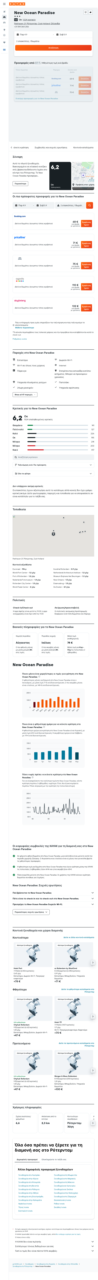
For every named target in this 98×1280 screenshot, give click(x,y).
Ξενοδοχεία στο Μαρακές (65, 1179)
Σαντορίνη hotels (25, 1211)
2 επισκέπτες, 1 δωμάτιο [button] (27, 41)
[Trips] (4, 42)
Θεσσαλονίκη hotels (62, 1200)
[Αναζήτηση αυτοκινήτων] (4, 22)
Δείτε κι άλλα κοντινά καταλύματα (79, 937)
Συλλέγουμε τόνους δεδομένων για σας (34, 1246)
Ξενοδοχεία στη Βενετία (28, 1186)
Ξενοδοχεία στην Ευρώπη (46, 1264)
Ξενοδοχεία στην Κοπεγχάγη (66, 1193)
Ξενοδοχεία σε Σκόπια (63, 1189)
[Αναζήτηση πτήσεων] (4, 11)
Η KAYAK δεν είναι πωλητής (28, 1241)
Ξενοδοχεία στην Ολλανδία (68, 1264)
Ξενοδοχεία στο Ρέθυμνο (28, 1189)
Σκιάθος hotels (60, 1207)
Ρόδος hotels (59, 1204)
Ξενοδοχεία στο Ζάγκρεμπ (65, 1196)
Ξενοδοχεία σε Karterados (64, 1186)
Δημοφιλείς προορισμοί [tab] (27, 1159)
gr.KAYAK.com (17, 1264)
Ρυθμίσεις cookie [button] (20, 339)
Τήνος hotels (23, 1207)
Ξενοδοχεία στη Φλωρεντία (65, 1175)
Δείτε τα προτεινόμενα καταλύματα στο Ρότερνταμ (76, 1044)
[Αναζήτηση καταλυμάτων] (4, 17)
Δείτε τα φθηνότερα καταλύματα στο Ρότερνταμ (77, 990)
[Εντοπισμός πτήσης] (4, 35)
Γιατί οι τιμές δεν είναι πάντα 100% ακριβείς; (36, 1251)
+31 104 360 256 (21, 26)
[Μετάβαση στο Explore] (4, 29)
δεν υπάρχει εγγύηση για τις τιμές (68, 1234)
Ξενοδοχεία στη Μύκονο (64, 1182)
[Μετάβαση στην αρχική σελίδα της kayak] (17, 3)
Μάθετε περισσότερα (24, 328)
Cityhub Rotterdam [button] (21, 1025)
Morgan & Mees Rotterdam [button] (65, 1076)
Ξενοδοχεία (29, 1264)
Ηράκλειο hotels (25, 1204)
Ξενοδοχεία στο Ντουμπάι (29, 1182)
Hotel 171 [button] (58, 1022)
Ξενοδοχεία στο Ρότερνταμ (22, 1266)
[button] (4, 4)
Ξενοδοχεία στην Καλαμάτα (30, 1200)
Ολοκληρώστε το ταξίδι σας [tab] (54, 1159)
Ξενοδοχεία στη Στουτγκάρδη (30, 1196)
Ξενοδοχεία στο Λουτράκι (29, 1175)
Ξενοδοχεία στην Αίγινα (28, 1179)
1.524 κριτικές (29, 19)
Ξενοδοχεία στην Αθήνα (28, 1193)
